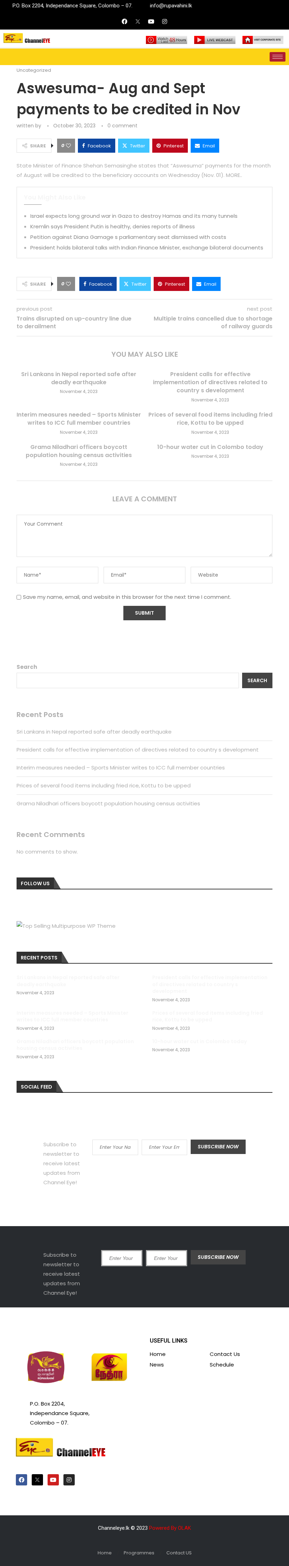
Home (158, 1354)
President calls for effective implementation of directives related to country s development (210, 382)
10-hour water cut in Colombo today (210, 447)
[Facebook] (124, 21)
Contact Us (225, 1354)
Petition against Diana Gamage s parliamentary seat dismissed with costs (128, 237)
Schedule (222, 1364)
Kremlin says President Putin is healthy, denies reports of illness (112, 226)
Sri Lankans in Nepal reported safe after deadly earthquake (78, 378)
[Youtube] (151, 21)
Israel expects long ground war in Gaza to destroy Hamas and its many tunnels (134, 216)
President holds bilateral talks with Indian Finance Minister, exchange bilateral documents (146, 247)
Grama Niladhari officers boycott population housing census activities (79, 451)
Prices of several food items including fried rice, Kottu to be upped (210, 419)
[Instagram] (164, 21)
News (157, 1364)
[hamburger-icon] (277, 57)
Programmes (139, 1552)
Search (27, 667)
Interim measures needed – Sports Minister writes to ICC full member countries (79, 419)
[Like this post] (68, 146)
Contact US (179, 1552)
